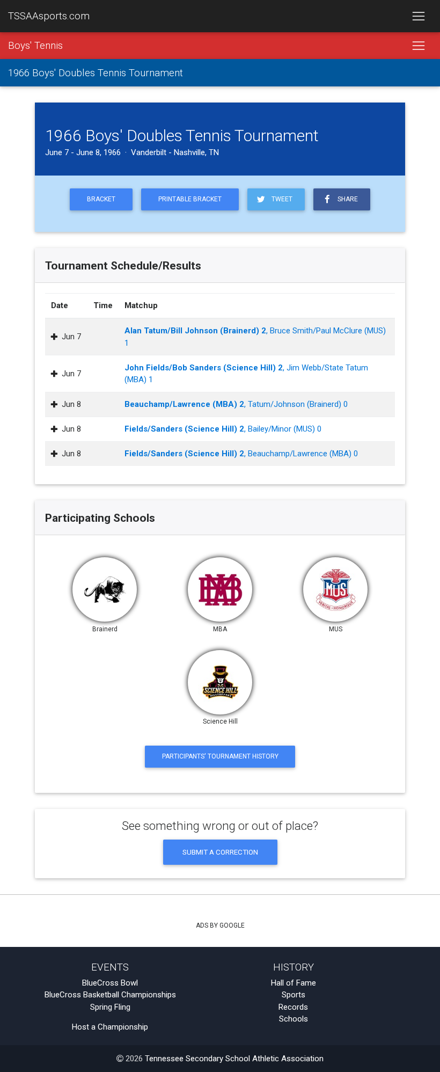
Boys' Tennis (35, 46)
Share (346, 199)
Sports (293, 995)
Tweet (280, 199)
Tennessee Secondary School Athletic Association (234, 1058)
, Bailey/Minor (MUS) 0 (222, 429)
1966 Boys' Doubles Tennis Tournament (95, 73)
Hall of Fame (293, 983)
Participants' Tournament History (220, 756)
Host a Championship (110, 1027)
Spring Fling (110, 1007)
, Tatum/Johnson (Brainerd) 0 (236, 404)
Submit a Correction (220, 852)
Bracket (101, 199)
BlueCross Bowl (110, 983)
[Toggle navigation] (418, 16)
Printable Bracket (190, 199)
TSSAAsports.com (49, 16)
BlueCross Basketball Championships (110, 995)
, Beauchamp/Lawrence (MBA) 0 (241, 453)
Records (293, 1007)
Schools (293, 1019)
